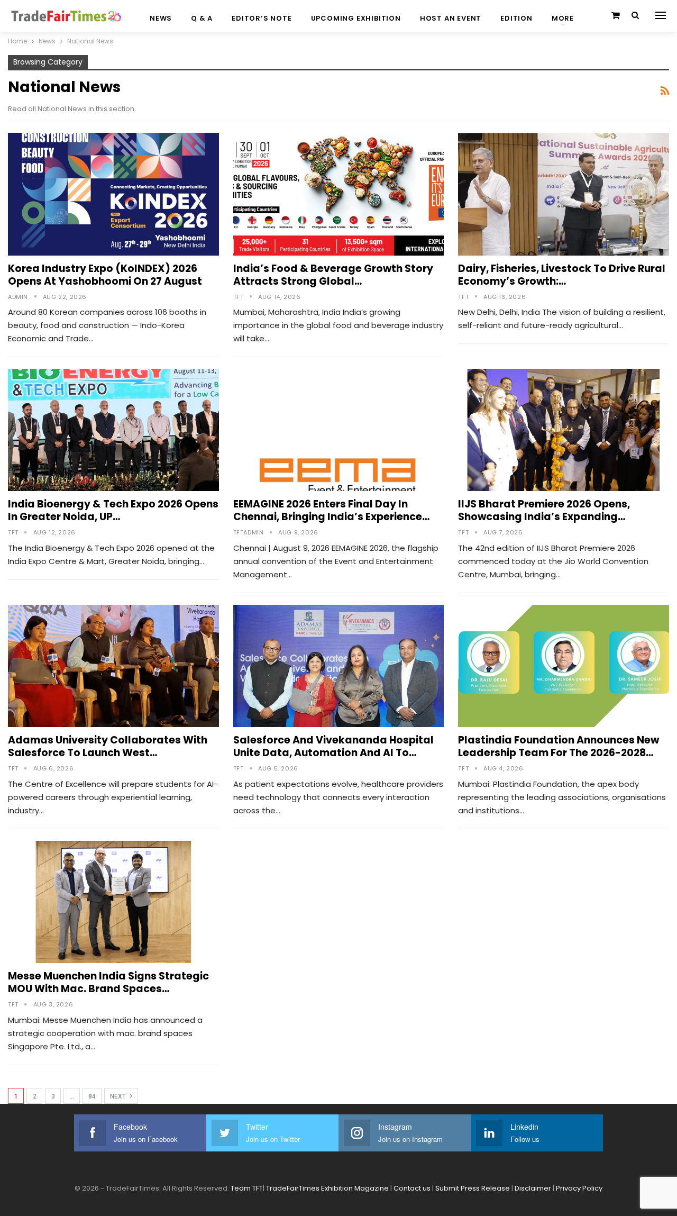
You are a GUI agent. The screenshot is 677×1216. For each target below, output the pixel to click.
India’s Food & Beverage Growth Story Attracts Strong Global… (333, 274)
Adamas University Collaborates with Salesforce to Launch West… (107, 746)
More (563, 18)
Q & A (202, 18)
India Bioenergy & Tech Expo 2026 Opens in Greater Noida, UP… (113, 510)
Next (118, 1096)
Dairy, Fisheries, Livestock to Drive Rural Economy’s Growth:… (561, 274)
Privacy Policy (579, 1188)
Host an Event (450, 18)
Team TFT (247, 1188)
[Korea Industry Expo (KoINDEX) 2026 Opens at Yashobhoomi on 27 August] (113, 194)
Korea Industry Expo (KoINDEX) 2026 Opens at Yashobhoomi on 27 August (105, 274)
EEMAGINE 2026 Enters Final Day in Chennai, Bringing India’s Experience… (331, 510)
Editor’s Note (261, 18)
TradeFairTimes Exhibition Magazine (327, 1188)
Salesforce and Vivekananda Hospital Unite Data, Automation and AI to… (333, 746)
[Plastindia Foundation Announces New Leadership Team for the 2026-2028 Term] (563, 666)
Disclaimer (533, 1188)
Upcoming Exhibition (356, 18)
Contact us (412, 1188)
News (161, 18)
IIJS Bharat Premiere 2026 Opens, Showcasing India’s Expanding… (544, 510)
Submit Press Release (472, 1188)
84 (92, 1096)
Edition (516, 18)
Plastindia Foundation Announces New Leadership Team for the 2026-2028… (558, 746)
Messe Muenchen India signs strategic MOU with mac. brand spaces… (108, 982)
